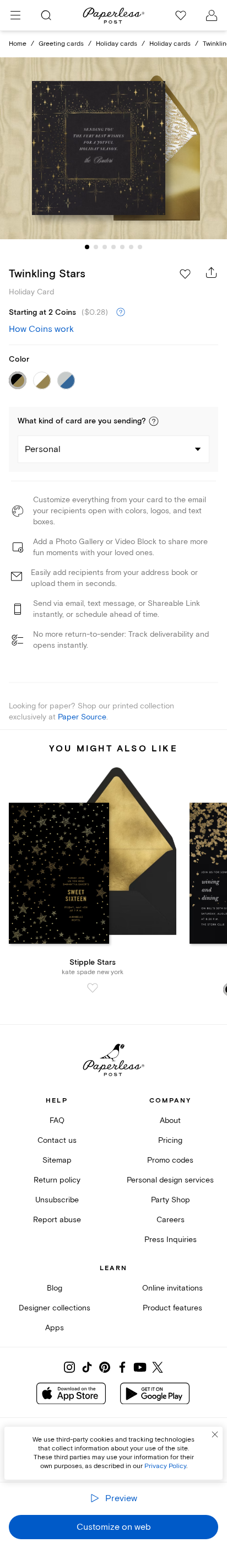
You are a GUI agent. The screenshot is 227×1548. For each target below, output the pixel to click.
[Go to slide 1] (87, 247)
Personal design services (170, 1180)
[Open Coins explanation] (121, 312)
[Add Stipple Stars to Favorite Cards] (92, 988)
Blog (54, 1288)
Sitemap (57, 1160)
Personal (43, 449)
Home (17, 44)
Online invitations (172, 1288)
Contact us (57, 1140)
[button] (153, 421)
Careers (170, 1219)
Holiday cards (116, 44)
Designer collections (54, 1308)
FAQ (57, 1120)
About (170, 1120)
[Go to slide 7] (140, 247)
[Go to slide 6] (131, 247)
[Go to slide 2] (96, 247)
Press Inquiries (170, 1239)
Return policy (57, 1180)
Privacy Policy (165, 1466)
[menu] (15, 15)
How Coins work (41, 329)
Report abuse (57, 1219)
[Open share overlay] (211, 272)
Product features (172, 1308)
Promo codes (170, 1160)
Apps (54, 1327)
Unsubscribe (57, 1200)
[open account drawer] (211, 15)
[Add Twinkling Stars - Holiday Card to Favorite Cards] (185, 274)
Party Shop (170, 1200)
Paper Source (82, 717)
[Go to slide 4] (113, 247)
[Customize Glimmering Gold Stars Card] (113, 148)
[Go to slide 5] (122, 247)
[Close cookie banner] (214, 1434)
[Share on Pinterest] (104, 1367)
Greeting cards (61, 44)
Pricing (170, 1140)
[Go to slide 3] (104, 247)
